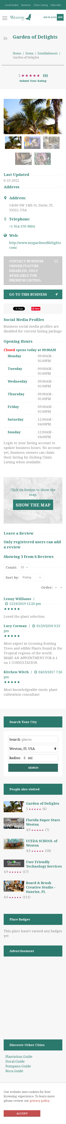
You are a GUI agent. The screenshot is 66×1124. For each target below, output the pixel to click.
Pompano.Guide (18, 1066)
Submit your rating (33, 80)
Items (29, 53)
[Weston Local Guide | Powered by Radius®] (21, 17)
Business (26, 5)
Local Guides (12, 5)
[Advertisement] (33, 993)
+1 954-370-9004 (22, 226)
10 (22, 567)
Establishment (48, 53)
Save (37, 308)
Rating (27, 577)
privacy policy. (40, 1101)
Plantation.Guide (19, 1056)
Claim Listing (41, 5)
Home (17, 53)
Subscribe (56, 5)
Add (60, 17)
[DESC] (56, 587)
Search (14, 739)
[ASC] (61, 587)
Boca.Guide (14, 1071)
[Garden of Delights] (14, 144)
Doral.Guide (15, 1061)
